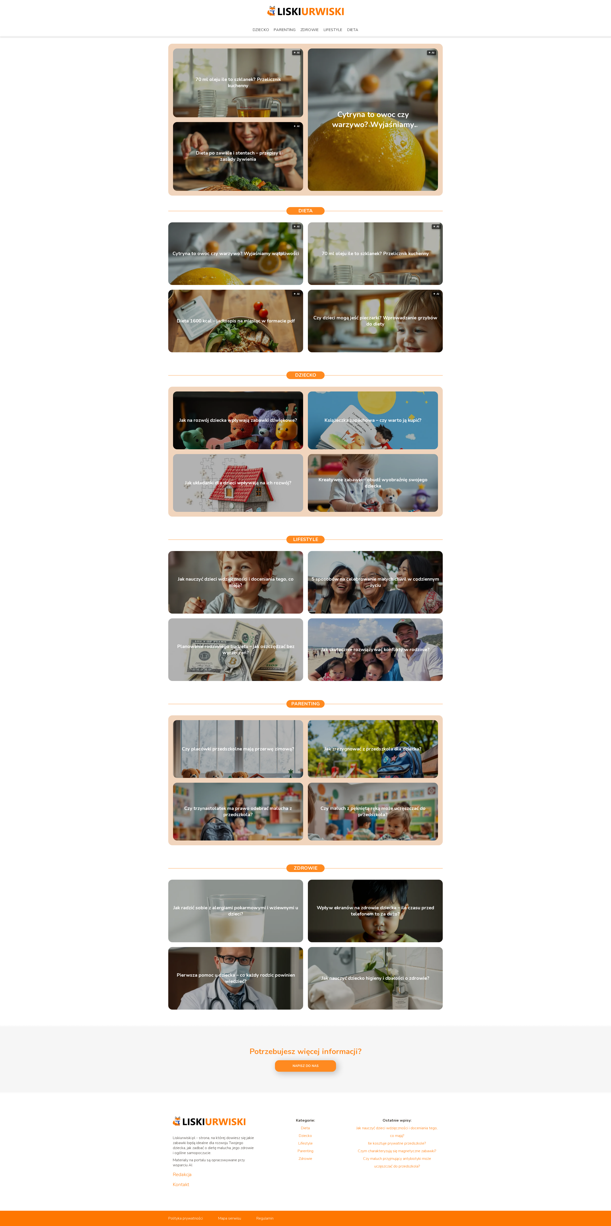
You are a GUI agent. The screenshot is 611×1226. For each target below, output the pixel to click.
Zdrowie (309, 29)
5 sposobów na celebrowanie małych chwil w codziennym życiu (375, 582)
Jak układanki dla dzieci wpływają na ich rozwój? (238, 483)
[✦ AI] (403, 189)
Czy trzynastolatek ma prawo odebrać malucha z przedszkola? (238, 811)
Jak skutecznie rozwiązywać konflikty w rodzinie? (375, 650)
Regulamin (265, 1218)
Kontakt (181, 1185)
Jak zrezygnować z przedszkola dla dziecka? (372, 749)
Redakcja (182, 1175)
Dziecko (261, 29)
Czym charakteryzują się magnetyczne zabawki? (397, 1151)
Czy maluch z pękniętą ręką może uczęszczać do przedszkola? (373, 811)
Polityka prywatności (185, 1218)
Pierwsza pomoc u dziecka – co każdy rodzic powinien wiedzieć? (236, 978)
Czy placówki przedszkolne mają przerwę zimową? (238, 749)
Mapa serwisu (229, 1218)
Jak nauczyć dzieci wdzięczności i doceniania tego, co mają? (236, 582)
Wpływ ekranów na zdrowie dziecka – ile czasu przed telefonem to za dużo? (375, 911)
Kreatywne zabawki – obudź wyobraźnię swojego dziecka (372, 483)
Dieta (352, 29)
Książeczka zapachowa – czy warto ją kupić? (372, 420)
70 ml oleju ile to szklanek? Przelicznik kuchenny (238, 83)
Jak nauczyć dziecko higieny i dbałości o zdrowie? (375, 978)
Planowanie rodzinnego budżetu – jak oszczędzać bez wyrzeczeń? (236, 649)
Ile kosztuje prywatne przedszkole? (397, 1143)
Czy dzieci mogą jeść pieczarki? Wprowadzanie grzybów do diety (375, 321)
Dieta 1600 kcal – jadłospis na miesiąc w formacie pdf (236, 321)
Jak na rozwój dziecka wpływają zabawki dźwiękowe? (238, 420)
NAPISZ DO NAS (306, 1066)
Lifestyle (333, 29)
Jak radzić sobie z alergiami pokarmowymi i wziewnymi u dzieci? (235, 911)
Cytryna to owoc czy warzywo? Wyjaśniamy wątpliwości (373, 119)
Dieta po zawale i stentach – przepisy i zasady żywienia (238, 156)
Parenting (284, 29)
